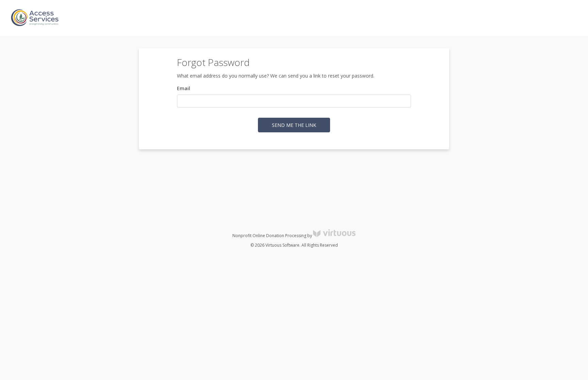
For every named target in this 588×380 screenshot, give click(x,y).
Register (545, 18)
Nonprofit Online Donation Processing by (272, 235)
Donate (570, 18)
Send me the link (294, 125)
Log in (521, 18)
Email (183, 88)
